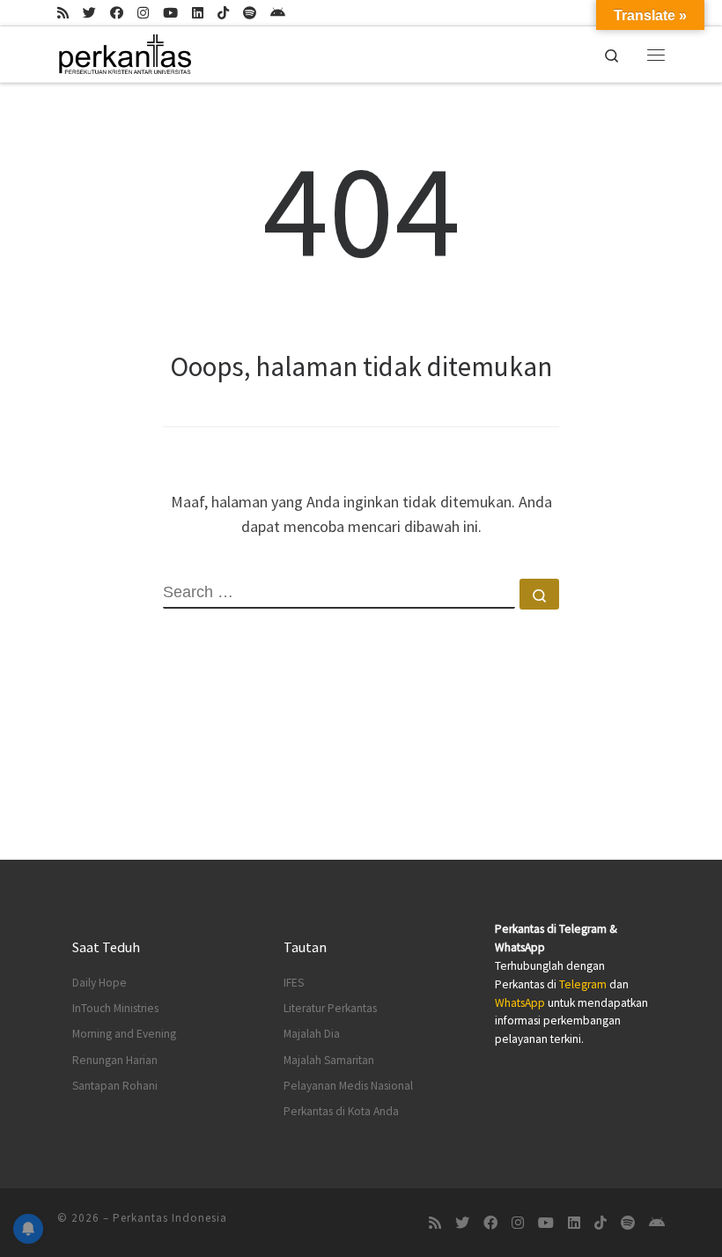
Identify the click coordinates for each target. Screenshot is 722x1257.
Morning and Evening (124, 1033)
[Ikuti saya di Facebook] (116, 13)
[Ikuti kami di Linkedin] (197, 13)
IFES (294, 982)
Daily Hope (99, 982)
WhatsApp (520, 1002)
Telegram (583, 984)
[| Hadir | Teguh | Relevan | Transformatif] (124, 52)
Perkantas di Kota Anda (341, 1111)
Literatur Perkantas (330, 1008)
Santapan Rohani (115, 1085)
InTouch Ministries (115, 1008)
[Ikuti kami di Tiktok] (223, 13)
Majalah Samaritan (329, 1060)
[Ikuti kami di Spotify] (249, 13)
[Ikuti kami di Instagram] (143, 13)
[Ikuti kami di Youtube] (170, 13)
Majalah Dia (312, 1033)
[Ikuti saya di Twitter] (89, 13)
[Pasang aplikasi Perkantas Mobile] (277, 13)
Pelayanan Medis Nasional (348, 1085)
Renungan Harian (115, 1060)
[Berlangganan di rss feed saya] (63, 13)
